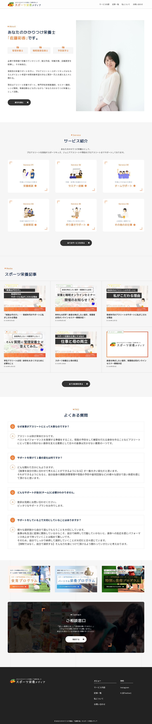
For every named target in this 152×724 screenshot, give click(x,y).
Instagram (124, 687)
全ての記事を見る (76, 384)
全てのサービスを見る (76, 243)
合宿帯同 (28, 224)
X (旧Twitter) (125, 693)
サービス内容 (99, 687)
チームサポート (123, 185)
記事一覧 (98, 693)
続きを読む (19, 102)
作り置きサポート (76, 224)
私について (98, 698)
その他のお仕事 (123, 224)
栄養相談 (28, 185)
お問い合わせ (99, 704)
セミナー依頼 (76, 185)
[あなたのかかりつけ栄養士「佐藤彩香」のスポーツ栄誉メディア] (24, 4)
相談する (76, 639)
